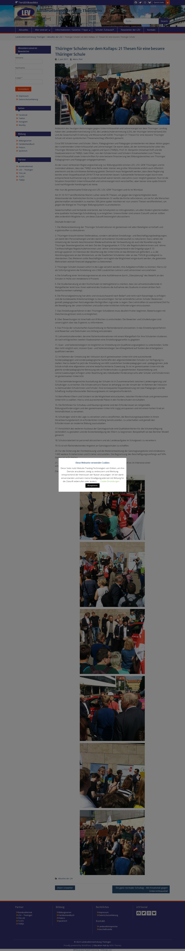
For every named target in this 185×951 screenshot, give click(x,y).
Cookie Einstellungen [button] (109, 481)
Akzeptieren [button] (92, 485)
